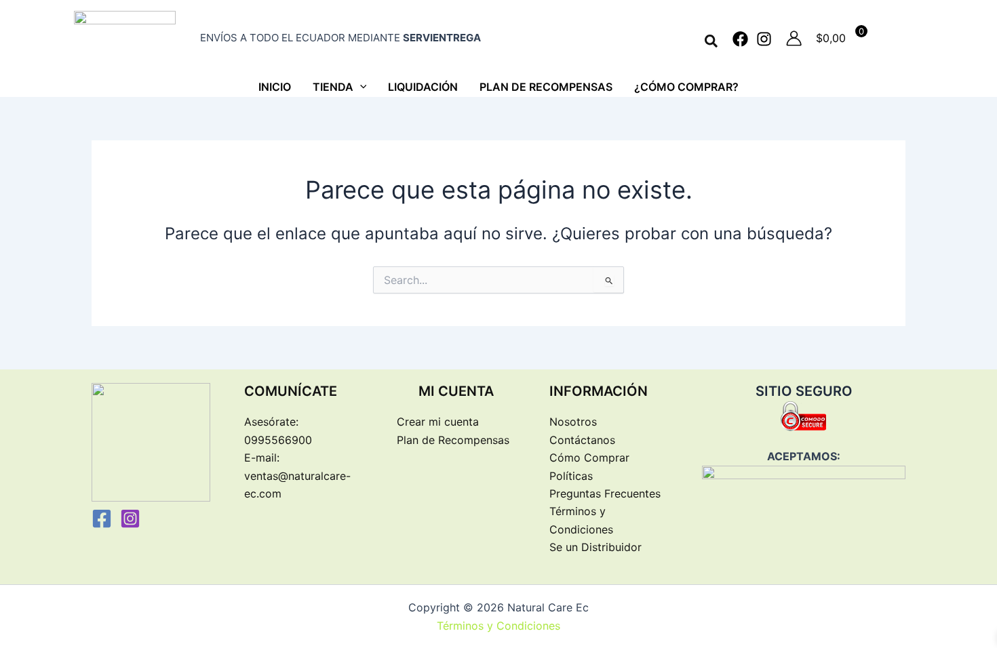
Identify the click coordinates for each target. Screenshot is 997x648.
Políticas (571, 476)
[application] (360, 86)
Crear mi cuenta (438, 421)
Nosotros (573, 421)
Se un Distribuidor (595, 547)
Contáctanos (582, 440)
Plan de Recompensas (453, 440)
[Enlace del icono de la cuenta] (793, 38)
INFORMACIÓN (598, 391)
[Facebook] (740, 39)
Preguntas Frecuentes (605, 493)
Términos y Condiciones (498, 625)
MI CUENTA (456, 391)
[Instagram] (764, 39)
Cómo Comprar (589, 457)
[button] (712, 42)
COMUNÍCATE (290, 391)
